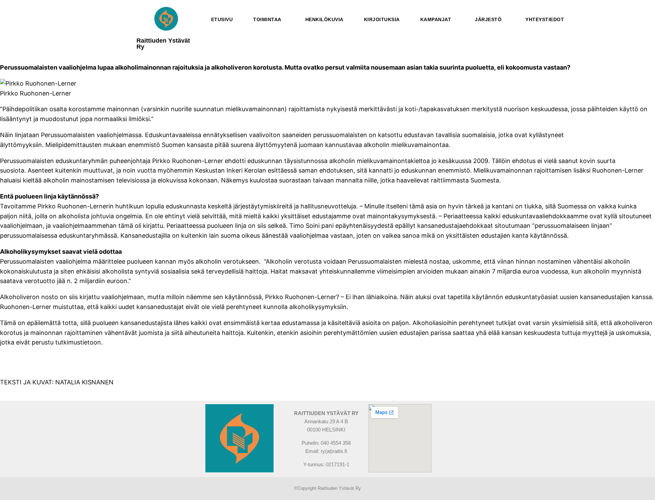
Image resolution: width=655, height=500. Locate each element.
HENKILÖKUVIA (324, 19)
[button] (269, 19)
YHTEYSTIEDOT (544, 19)
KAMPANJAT (435, 19)
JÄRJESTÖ (488, 19)
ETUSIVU (222, 19)
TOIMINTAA (267, 19)
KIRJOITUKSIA (382, 19)
